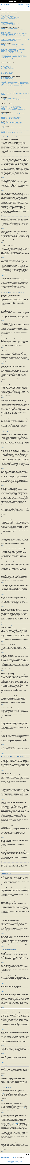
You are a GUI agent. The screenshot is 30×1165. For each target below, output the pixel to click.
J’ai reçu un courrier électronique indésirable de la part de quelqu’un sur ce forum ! (15, 94)
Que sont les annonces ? (6, 69)
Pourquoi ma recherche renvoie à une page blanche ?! (11, 107)
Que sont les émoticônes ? (6, 66)
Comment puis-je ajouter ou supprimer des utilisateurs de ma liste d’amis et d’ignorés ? (14, 100)
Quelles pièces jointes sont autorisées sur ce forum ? (11, 122)
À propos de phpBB (24, 1097)
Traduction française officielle (12, 1161)
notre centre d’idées (21, 1107)
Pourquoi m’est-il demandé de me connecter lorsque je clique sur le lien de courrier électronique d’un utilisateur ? (15, 40)
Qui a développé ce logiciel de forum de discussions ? (11, 127)
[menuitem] (3, 4)
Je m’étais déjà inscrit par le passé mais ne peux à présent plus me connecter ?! (14, 20)
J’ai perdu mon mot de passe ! (7, 22)
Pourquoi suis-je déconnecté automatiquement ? (10, 23)
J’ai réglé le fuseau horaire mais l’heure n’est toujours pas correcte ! (14, 33)
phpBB (11, 1159)
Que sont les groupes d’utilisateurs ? (8, 79)
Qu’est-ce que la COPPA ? (6, 15)
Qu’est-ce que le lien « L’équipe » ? (8, 86)
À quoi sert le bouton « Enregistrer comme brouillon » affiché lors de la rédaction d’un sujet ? (14, 57)
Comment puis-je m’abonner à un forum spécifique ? (11, 117)
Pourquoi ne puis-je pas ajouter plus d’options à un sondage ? (13, 49)
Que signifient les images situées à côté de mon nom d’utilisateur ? (14, 35)
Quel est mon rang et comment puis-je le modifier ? (11, 38)
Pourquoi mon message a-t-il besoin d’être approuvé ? (11, 58)
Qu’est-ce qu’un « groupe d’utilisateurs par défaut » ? (11, 85)
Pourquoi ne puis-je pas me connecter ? (9, 18)
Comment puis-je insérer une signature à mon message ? (12, 46)
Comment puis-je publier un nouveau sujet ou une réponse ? (13, 44)
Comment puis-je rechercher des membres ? (9, 108)
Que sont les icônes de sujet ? (7, 73)
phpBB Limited (5, 1093)
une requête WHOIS (13, 1123)
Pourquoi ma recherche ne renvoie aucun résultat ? (11, 106)
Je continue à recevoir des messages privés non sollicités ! (12, 92)
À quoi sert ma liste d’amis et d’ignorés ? (9, 98)
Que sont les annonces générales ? (8, 68)
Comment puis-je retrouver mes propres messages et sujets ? (13, 109)
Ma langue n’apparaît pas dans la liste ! (8, 34)
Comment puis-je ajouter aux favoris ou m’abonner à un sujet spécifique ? (13, 116)
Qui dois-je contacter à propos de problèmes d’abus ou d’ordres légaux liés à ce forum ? (15, 131)
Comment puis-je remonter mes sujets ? (8, 59)
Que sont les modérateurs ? (6, 78)
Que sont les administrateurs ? (7, 77)
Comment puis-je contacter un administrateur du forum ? (12, 132)
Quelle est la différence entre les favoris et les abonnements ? (13, 113)
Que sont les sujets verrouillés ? (7, 72)
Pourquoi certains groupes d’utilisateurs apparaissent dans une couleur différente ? (15, 84)
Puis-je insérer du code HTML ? (7, 65)
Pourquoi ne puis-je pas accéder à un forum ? (10, 51)
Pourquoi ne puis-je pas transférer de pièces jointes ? (11, 52)
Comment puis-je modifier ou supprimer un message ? (11, 45)
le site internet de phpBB (23, 359)
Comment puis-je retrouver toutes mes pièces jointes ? (11, 123)
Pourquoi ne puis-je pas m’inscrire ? (8, 16)
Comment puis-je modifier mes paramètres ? (9, 28)
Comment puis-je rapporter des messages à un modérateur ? (13, 55)
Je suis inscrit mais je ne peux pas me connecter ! (10, 17)
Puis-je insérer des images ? (6, 67)
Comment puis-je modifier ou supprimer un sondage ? (11, 50)
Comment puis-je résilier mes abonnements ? (10, 118)
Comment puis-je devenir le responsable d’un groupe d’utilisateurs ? (14, 82)
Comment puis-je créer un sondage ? (8, 48)
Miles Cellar (21, 1161)
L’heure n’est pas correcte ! (6, 32)
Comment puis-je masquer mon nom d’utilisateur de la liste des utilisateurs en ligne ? (13, 30)
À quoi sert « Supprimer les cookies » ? (8, 24)
